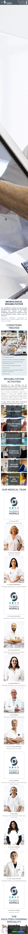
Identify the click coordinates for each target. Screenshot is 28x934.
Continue (15, 931)
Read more (20, 931)
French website (22, 3)
